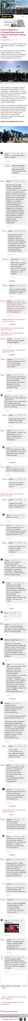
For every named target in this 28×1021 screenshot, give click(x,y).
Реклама (14, 27)
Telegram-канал (14, 1016)
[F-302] (3, 583)
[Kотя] (2, 613)
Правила (24, 986)
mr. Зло (7, 957)
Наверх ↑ (4, 988)
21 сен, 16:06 (17, 448)
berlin (6, 396)
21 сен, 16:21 (18, 543)
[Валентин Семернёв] (6, 166)
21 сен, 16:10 (18, 499)
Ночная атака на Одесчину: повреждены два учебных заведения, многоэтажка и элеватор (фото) (7, 11)
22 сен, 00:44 (18, 746)
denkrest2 (7, 703)
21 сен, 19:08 (16, 664)
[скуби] (2, 467)
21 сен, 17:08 (12, 613)
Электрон (12, 285)
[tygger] (2, 154)
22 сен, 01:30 (16, 957)
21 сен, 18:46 (17, 765)
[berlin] (2, 396)
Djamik (8, 765)
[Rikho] (3, 515)
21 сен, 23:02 (15, 920)
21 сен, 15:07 (17, 359)
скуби (7, 467)
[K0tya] (2, 921)
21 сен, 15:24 (16, 167)
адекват (9, 375)
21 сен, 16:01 (16, 430)
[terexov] (2, 624)
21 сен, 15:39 (16, 375)
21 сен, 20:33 (17, 859)
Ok (21, 1019)
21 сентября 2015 (6, 40)
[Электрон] (5, 286)
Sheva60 (9, 301)
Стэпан (7, 560)
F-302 (7, 583)
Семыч (8, 859)
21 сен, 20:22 (22, 285)
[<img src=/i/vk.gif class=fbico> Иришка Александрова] (2, 640)
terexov (7, 624)
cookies (16, 1019)
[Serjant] (2, 181)
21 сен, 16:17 (17, 525)
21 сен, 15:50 (15, 396)
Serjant (8, 181)
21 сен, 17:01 (13, 560)
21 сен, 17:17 (16, 624)
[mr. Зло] (2, 959)
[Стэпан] (2, 560)
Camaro (8, 884)
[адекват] (3, 375)
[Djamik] (2, 765)
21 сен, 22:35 (19, 899)
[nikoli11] (4, 231)
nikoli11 (10, 231)
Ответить (7, 161)
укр (23, 16)
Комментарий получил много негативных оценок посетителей (13, 320)
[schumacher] (5, 259)
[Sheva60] (3, 301)
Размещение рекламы (15, 1014)
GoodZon (10, 899)
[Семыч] (2, 860)
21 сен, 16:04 (18, 479)
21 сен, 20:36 (17, 836)
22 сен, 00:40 (16, 940)
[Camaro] (3, 884)
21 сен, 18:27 (15, 703)
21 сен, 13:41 (17, 181)
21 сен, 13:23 (15, 153)
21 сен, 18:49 (17, 790)
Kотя (6, 613)
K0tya (6, 920)
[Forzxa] (2, 526)
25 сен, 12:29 (18, 884)
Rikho (8, 515)
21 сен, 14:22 (16, 301)
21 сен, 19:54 (16, 819)
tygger (6, 153)
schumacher (14, 259)
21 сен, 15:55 (18, 415)
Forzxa (8, 525)
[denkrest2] (2, 703)
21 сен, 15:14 (17, 231)
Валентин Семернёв (18, 165)
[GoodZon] (3, 900)
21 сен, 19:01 (16, 583)
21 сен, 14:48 (17, 339)
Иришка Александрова (13, 640)
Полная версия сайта (5, 1014)
